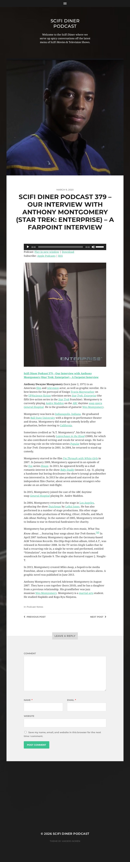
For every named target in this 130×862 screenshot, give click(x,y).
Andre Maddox (55, 403)
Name (28, 700)
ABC (75, 403)
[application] (65, 247)
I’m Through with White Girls (80, 458)
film (38, 388)
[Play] (27, 247)
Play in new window (47, 251)
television (53, 388)
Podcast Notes (35, 606)
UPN (31, 395)
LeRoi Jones (72, 506)
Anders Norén (71, 841)
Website (29, 716)
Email (71, 700)
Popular (75, 443)
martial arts (86, 593)
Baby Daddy (67, 469)
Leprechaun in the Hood (70, 436)
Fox (30, 466)
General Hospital (34, 407)
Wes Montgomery (93, 407)
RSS (60, 255)
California (66, 425)
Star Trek (63, 399)
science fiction (42, 395)
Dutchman (55, 506)
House (44, 466)
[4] (97, 532)
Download (68, 251)
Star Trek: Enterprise (84, 395)
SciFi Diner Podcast (65, 23)
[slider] (100, 246)
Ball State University (42, 417)
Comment (30, 653)
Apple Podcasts (46, 255)
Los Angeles (87, 502)
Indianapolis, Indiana (68, 414)
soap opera (95, 403)
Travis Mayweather (82, 391)
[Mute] (93, 247)
